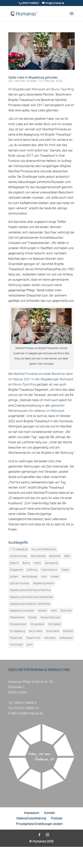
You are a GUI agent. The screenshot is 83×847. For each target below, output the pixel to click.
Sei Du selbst (35, 631)
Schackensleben (18, 624)
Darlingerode (51, 563)
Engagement (16, 569)
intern (44, 576)
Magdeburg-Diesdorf (43, 583)
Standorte (68, 631)
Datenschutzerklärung (31, 818)
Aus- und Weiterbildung (43, 549)
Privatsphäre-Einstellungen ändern (39, 824)
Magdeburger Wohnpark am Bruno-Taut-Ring (43, 89)
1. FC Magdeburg (19, 549)
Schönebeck (54, 624)
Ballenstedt (55, 556)
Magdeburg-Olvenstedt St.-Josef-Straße (30, 604)
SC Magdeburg (17, 631)
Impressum (31, 813)
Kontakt (49, 813)
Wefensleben (66, 638)
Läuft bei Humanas (19, 583)
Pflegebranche (17, 617)
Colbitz (37, 563)
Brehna (26, 563)
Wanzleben (50, 638)
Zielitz (29, 644)
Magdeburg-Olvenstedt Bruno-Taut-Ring (30, 590)
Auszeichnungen (18, 556)
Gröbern (14, 576)
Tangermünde (33, 638)
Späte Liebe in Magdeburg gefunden (33, 77)
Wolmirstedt (16, 644)
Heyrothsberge (29, 576)
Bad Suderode (38, 556)
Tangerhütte (16, 638)
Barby (67, 556)
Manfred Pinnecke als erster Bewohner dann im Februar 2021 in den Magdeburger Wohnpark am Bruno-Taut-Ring (40, 379)
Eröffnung (32, 569)
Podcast (32, 617)
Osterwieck (66, 610)
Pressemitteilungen (50, 617)
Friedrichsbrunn (49, 569)
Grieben (65, 569)
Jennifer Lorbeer (25, 80)
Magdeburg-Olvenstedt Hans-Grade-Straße (31, 597)
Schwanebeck (37, 624)
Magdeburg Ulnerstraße (22, 610)
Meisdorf (42, 610)
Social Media (52, 631)
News (54, 610)
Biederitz (14, 563)
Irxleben (55, 576)
